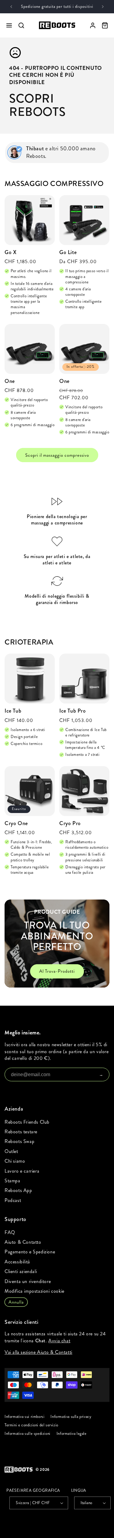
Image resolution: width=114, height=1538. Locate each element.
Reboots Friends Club (27, 1121)
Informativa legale (72, 1433)
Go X (10, 252)
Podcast (13, 1200)
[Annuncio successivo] (102, 6)
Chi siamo (15, 1161)
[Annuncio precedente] (11, 6)
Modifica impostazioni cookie (34, 1291)
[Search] (21, 25)
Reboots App (18, 1190)
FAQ (10, 1232)
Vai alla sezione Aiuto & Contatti (38, 1352)
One (10, 381)
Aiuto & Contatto (23, 1242)
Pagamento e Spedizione (30, 1251)
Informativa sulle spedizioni (27, 1433)
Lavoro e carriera (22, 1170)
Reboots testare (21, 1131)
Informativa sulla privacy (70, 1416)
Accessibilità (17, 1261)
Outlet (11, 1151)
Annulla (16, 1302)
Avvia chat (59, 1340)
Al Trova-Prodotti (57, 971)
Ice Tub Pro (72, 710)
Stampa (12, 1180)
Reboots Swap (19, 1141)
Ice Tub (13, 710)
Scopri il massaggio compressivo (57, 455)
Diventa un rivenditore (28, 1281)
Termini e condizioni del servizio (31, 1425)
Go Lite (68, 252)
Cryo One (16, 823)
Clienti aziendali (21, 1271)
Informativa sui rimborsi (24, 1416)
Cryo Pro (70, 823)
